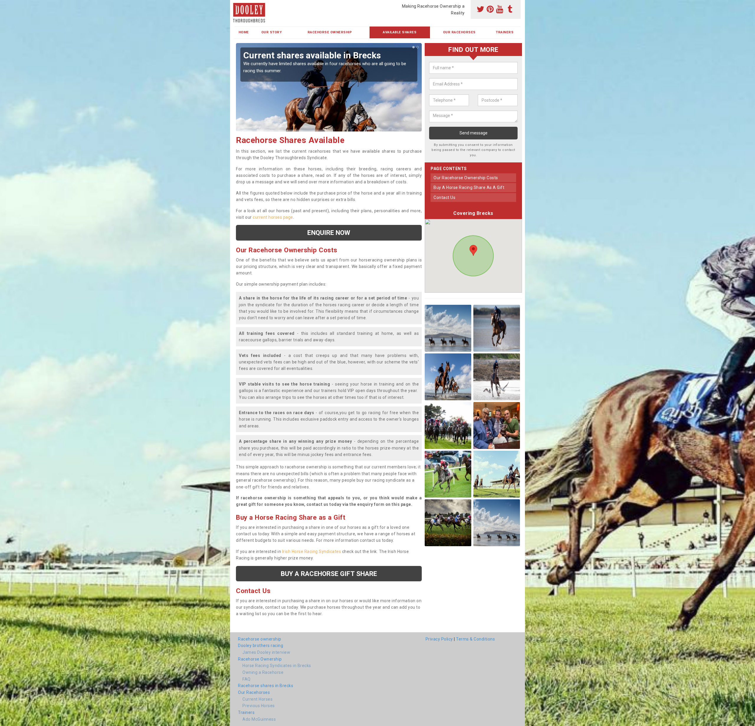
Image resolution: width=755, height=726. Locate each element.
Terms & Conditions (475, 639)
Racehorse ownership (259, 639)
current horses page (273, 217)
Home (244, 32)
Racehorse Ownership (330, 32)
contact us (444, 197)
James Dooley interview (266, 652)
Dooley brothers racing (260, 645)
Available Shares (399, 32)
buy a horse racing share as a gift (469, 187)
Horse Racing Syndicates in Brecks (276, 665)
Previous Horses (258, 705)
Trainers (504, 32)
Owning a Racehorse (262, 672)
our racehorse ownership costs (466, 177)
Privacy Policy (439, 639)
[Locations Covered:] (237, 5)
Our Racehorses (459, 32)
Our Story (271, 32)
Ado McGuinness (259, 719)
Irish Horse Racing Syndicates (311, 551)
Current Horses (257, 699)
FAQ (246, 679)
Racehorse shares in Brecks (265, 685)
